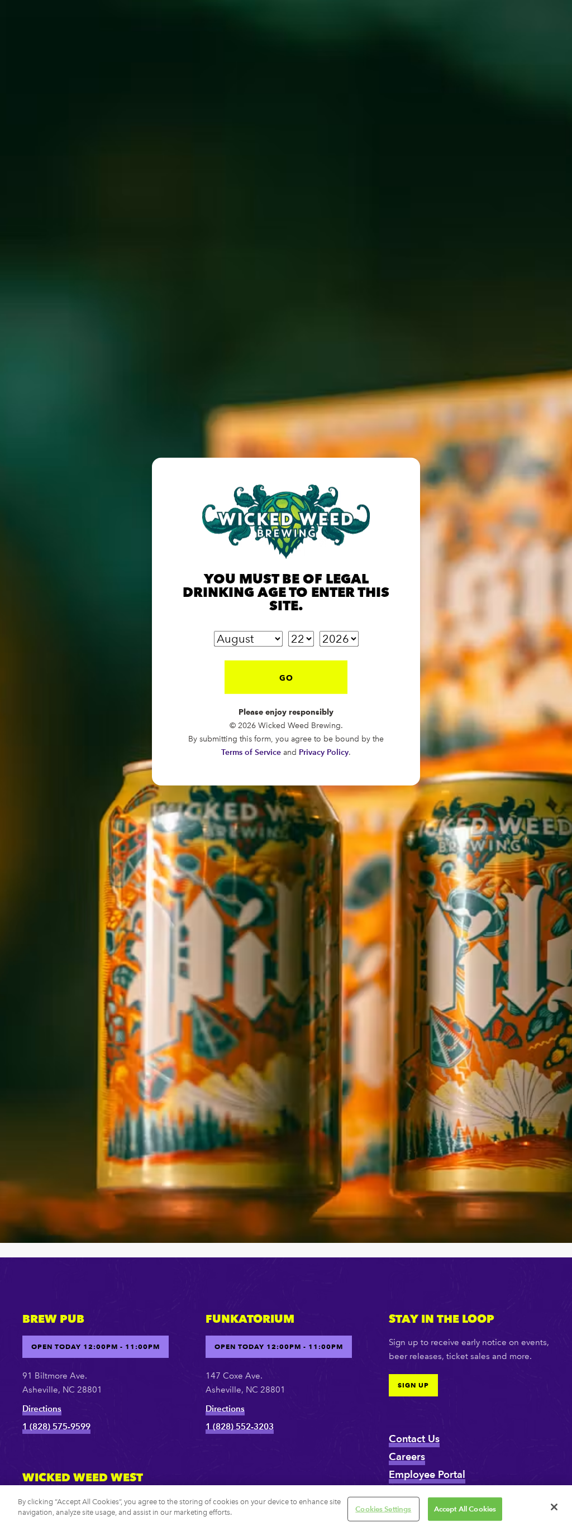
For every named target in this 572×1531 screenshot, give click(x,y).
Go (286, 821)
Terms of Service (251, 896)
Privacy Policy (324, 896)
